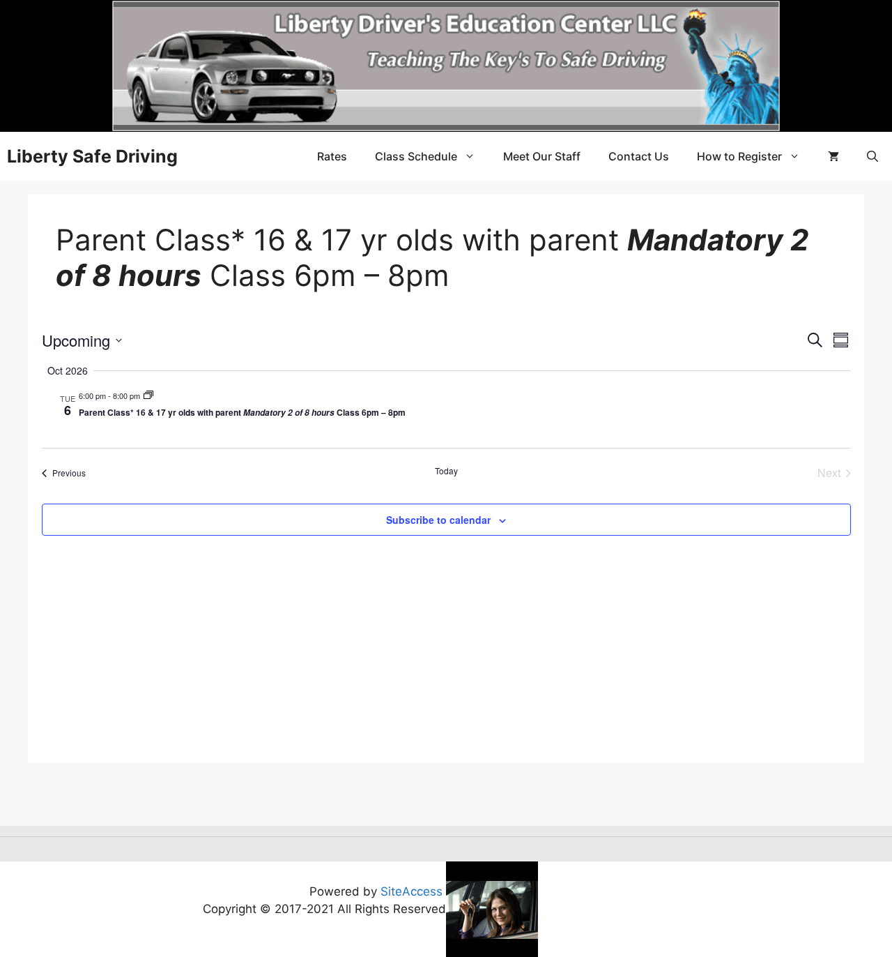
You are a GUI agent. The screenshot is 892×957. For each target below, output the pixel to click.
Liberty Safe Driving (92, 156)
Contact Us (638, 156)
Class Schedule (416, 156)
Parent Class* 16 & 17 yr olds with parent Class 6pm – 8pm (242, 412)
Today (446, 470)
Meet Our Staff (541, 156)
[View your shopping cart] (833, 156)
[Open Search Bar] (872, 156)
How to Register (739, 156)
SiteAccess (411, 891)
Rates (332, 156)
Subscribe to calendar (438, 520)
